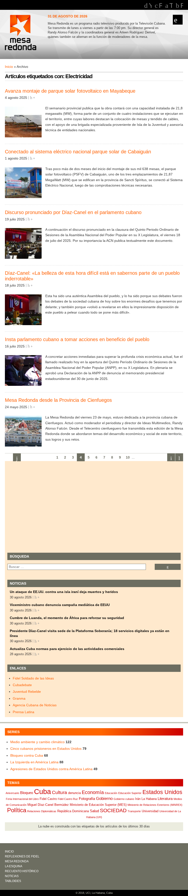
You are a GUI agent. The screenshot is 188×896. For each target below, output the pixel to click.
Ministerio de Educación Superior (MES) (98, 805)
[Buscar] (168, 567)
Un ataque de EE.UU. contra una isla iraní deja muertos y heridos (64, 592)
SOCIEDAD (113, 810)
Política (16, 810)
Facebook (160, 5)
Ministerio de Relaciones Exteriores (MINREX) (155, 804)
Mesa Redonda (21, 33)
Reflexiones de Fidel (22, 856)
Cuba (42, 791)
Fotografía (87, 798)
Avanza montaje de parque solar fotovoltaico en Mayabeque (70, 91)
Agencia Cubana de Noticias (35, 705)
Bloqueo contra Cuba (26, 755)
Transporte (134, 811)
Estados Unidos (162, 792)
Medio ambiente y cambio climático (37, 742)
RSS (181, 5)
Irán (138, 799)
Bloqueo (26, 793)
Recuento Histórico (21, 871)
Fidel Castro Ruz (68, 798)
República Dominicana (73, 811)
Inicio (9, 67)
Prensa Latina (23, 712)
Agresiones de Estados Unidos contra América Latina (51, 769)
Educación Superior (129, 793)
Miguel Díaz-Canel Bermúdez (48, 805)
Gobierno (104, 798)
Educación (111, 793)
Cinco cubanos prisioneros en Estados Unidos (46, 749)
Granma (19, 698)
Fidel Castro (48, 799)
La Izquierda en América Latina (34, 762)
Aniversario (12, 793)
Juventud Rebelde (27, 692)
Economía (93, 792)
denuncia (74, 793)
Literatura (165, 798)
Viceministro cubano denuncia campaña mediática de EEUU (60, 605)
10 (128, 457)
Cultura (59, 792)
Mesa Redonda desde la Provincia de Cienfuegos (58, 400)
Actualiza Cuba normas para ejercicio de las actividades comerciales (67, 649)
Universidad (150, 811)
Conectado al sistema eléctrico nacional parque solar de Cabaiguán (78, 151)
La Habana (149, 799)
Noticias (12, 876)
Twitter (171, 5)
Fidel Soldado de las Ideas (33, 678)
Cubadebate (22, 685)
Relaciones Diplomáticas (41, 811)
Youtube (150, 5)
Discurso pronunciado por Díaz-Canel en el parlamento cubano (73, 212)
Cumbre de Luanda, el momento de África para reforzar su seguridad (67, 618)
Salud (94, 811)
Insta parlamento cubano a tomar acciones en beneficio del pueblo (77, 339)
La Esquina (13, 866)
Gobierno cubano (124, 798)
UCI (88, 892)
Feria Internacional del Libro (22, 798)
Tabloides (13, 881)
